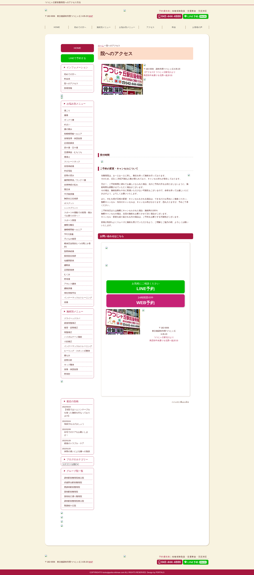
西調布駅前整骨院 (72, 487)
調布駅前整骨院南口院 (74, 478)
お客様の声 (197, 27)
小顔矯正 (68, 341)
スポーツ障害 (70, 220)
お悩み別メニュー (127, 27)
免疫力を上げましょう (74, 424)
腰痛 (66, 115)
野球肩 (67, 279)
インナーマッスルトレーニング (78, 297)
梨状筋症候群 (70, 256)
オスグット (69, 203)
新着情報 (68, 88)
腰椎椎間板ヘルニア (73, 229)
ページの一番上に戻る (180, 402)
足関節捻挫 (69, 270)
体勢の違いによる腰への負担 (77, 451)
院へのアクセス (71, 83)
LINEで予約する (77, 58)
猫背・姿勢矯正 (71, 327)
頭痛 (66, 302)
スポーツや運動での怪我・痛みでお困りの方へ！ (78, 214)
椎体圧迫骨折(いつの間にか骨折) (77, 245)
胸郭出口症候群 (71, 198)
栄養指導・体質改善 (73, 138)
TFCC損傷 (68, 234)
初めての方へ (80, 27)
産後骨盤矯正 (70, 323)
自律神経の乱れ (71, 185)
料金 (174, 27)
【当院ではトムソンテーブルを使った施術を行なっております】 (77, 412)
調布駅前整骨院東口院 (74, 501)
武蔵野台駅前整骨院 (73, 482)
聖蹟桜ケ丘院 (70, 505)
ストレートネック (72, 161)
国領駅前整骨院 (71, 492)
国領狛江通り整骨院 (73, 496)
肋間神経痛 (69, 251)
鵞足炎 (67, 189)
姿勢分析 (68, 360)
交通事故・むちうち (73, 152)
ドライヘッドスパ (72, 318)
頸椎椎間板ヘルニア (73, 134)
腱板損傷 (68, 288)
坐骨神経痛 (69, 166)
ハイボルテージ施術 (73, 337)
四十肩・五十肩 (71, 147)
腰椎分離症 (69, 225)
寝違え (67, 157)
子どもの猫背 (70, 239)
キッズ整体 (69, 365)
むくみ (67, 274)
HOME (57, 27)
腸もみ (67, 355)
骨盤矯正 (68, 332)
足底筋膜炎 (69, 143)
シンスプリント (71, 208)
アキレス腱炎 (70, 284)
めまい (67, 124)
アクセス (150, 27)
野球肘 (67, 374)
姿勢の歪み (69, 175)
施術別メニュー (104, 27)
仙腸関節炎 (69, 260)
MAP (91, 16)
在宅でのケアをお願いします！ (76, 433)
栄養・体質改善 (71, 369)
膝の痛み (68, 129)
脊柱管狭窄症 (70, 293)
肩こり (67, 110)
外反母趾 (68, 171)
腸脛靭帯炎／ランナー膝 (75, 180)
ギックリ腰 (69, 120)
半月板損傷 (69, 194)
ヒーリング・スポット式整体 (77, 351)
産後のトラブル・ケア (74, 443)
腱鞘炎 (67, 265)
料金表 (67, 79)
